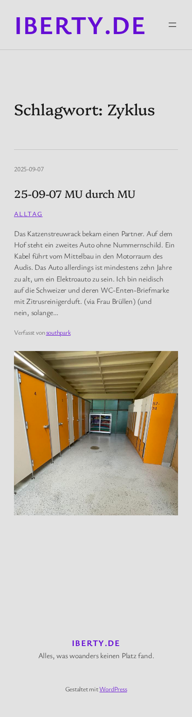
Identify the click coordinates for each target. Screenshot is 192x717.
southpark (58, 332)
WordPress (113, 688)
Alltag (28, 213)
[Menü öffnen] (172, 24)
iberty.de (80, 24)
